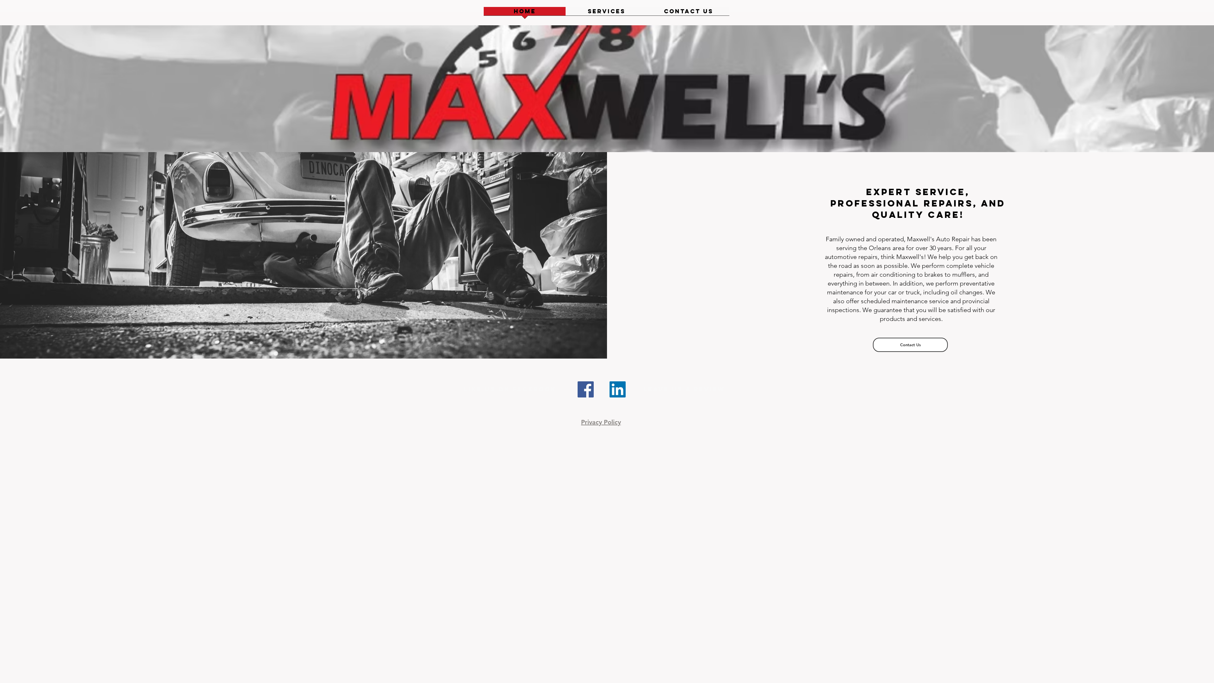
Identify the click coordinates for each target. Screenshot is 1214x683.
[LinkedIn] (618, 389)
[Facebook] (586, 389)
